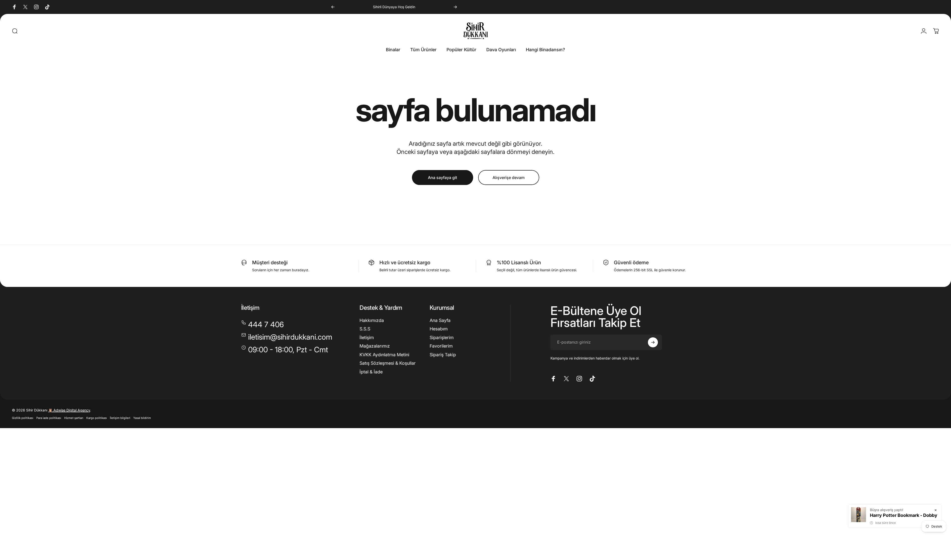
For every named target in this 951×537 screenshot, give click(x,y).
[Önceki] (332, 7)
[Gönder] (653, 342)
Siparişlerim (442, 337)
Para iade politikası (48, 418)
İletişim (367, 337)
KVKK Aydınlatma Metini (384, 354)
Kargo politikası (96, 418)
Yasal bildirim (142, 418)
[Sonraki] (455, 7)
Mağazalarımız (375, 346)
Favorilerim (441, 346)
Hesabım (439, 328)
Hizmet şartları (73, 418)
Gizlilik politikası (22, 418)
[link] (284, 350)
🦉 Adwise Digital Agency (69, 410)
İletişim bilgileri (120, 418)
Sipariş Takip (443, 354)
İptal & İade (371, 371)
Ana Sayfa (440, 320)
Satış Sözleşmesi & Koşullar (388, 363)
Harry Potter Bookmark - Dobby (903, 515)
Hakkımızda (372, 320)
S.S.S (365, 328)
